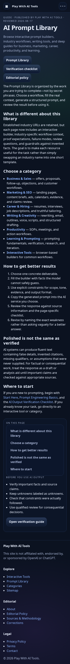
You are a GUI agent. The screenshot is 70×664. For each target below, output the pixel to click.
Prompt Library (17, 60)
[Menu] (63, 6)
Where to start (21, 469)
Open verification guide (26, 522)
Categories (14, 586)
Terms (11, 646)
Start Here (10, 397)
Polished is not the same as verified (30, 459)
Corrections (15, 623)
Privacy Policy (16, 641)
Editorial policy (17, 78)
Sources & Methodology (24, 618)
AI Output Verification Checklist (31, 402)
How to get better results (29, 450)
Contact (12, 651)
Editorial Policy (17, 614)
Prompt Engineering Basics (38, 397)
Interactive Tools (18, 577)
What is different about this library (31, 433)
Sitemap (12, 590)
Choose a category (24, 443)
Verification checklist (22, 69)
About (11, 609)
